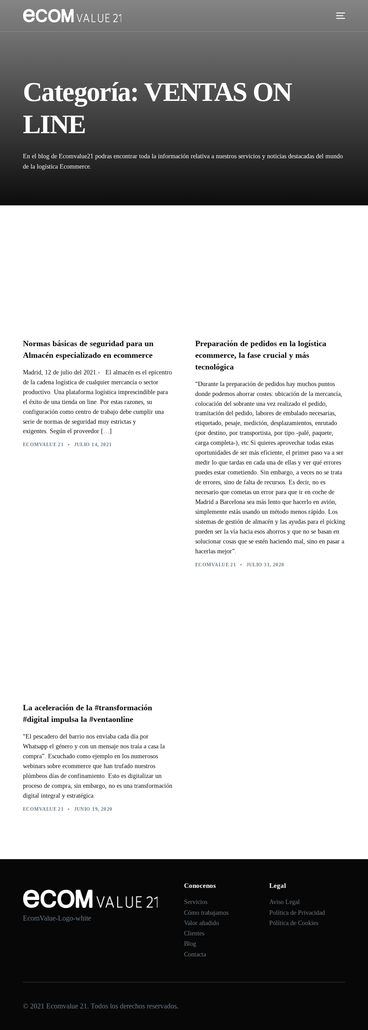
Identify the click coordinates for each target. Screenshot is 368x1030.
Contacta (195, 954)
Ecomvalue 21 (43, 444)
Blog (190, 943)
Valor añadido (201, 923)
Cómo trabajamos (206, 912)
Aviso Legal (284, 902)
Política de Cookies (293, 923)
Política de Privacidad (297, 912)
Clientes (194, 933)
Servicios (195, 902)
